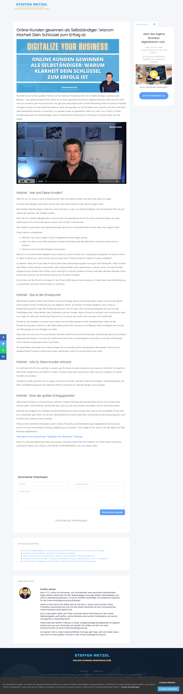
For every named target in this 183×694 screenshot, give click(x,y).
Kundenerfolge (81, 4)
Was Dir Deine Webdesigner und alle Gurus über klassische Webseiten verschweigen (59, 561)
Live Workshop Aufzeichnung (110, 4)
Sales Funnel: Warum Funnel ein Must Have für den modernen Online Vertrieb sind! (58, 556)
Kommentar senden (112, 512)
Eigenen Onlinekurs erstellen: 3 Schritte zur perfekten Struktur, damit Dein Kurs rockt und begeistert (66, 558)
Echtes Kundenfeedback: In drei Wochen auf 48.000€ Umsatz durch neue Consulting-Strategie (63, 550)
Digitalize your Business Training (148, 4)
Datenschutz (98, 671)
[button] (164, 10)
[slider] (25, 172)
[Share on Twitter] (3, 344)
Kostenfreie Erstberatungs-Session (91, 10)
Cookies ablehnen (167, 682)
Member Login (132, 10)
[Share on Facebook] (3, 337)
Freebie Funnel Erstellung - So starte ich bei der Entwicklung (49, 553)
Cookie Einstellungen (130, 687)
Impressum (84, 671)
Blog (117, 10)
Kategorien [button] (150, 10)
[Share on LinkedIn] (3, 356)
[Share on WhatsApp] (3, 350)
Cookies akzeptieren (168, 689)
